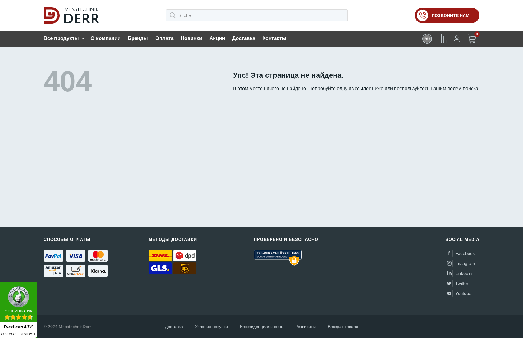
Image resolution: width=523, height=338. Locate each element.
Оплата (164, 38)
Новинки (191, 38)
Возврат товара (343, 326)
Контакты (274, 38)
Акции (217, 38)
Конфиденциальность (261, 326)
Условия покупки (211, 326)
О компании (105, 38)
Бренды (138, 38)
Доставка (243, 38)
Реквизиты (305, 326)
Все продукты (61, 38)
